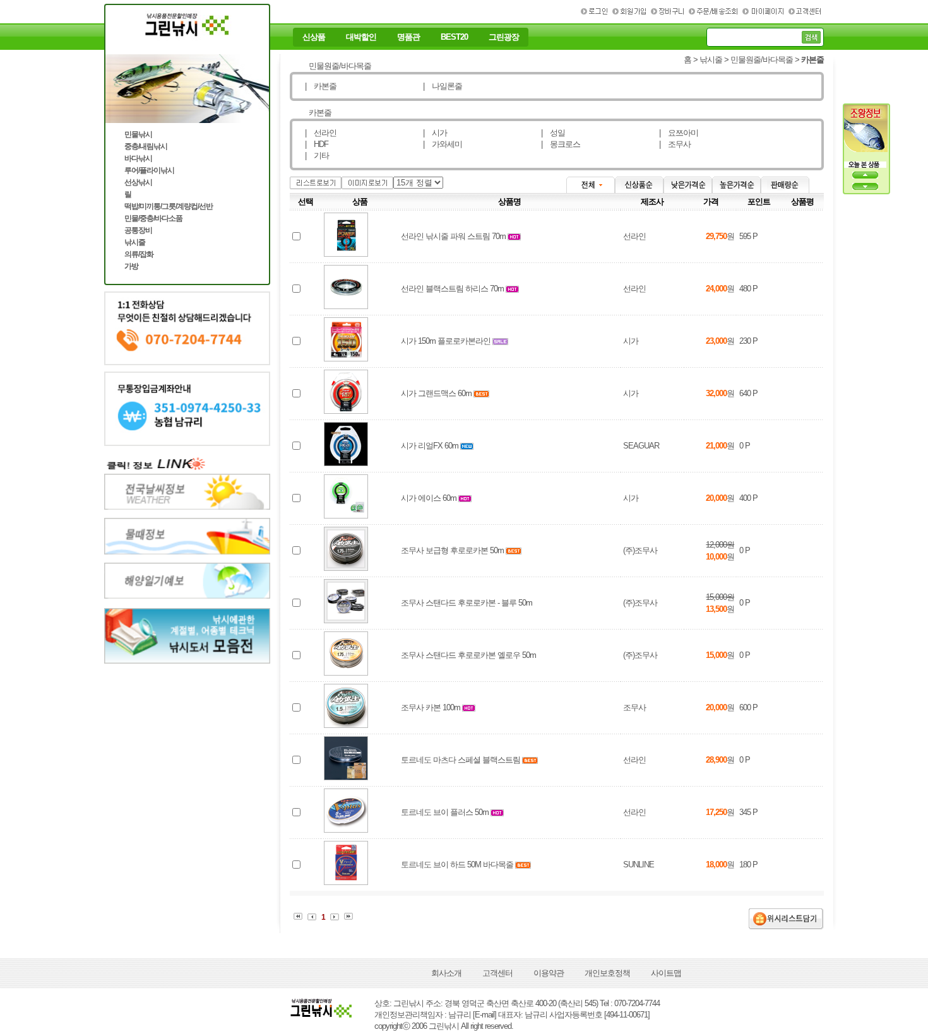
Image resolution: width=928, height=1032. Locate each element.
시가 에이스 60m (428, 498)
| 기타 (317, 155)
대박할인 (361, 37)
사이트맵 (666, 973)
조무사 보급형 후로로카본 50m (452, 550)
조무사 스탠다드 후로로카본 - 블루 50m (466, 602)
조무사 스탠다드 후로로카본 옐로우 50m (468, 655)
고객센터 (497, 973)
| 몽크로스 (560, 144)
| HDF (316, 144)
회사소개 (446, 973)
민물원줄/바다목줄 (761, 59)
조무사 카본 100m (430, 707)
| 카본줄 (320, 86)
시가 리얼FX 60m (429, 445)
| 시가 (435, 133)
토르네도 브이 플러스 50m (445, 812)
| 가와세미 (442, 144)
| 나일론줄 (442, 86)
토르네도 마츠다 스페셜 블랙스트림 (460, 760)
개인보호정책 (607, 973)
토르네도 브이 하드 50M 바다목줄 (457, 864)
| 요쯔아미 (678, 133)
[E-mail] (484, 1014)
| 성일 (553, 133)
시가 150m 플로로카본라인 (446, 341)
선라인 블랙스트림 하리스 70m (452, 288)
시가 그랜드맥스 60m (436, 393)
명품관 (408, 37)
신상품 (313, 37)
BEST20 (454, 37)
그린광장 (504, 37)
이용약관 (548, 973)
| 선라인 (320, 133)
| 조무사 (675, 144)
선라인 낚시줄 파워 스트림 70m (453, 236)
